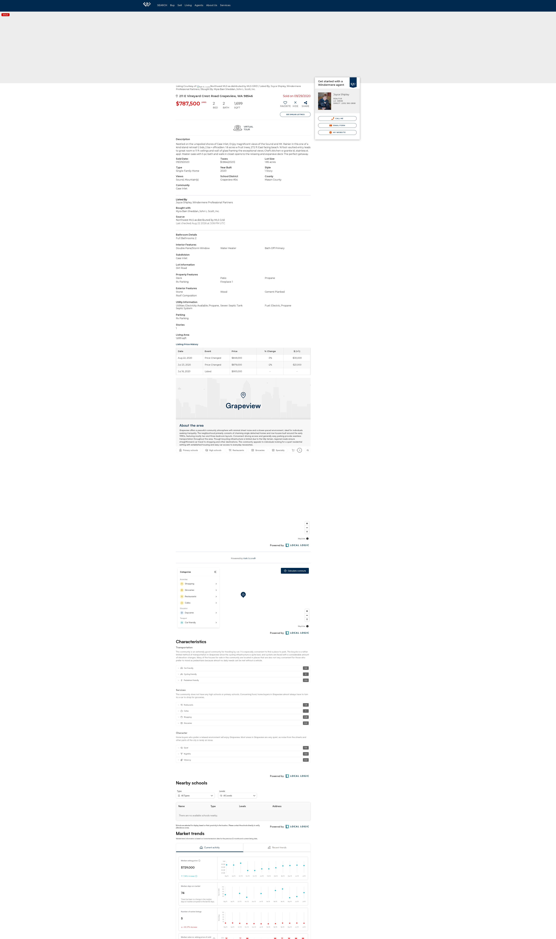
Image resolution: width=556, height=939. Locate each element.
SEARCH (162, 5)
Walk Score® (249, 558)
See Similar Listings (295, 114)
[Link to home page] (147, 6)
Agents (199, 5)
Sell (180, 5)
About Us (211, 5)
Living (188, 5)
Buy (172, 5)
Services (225, 5)
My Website (339, 132)
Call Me (339, 118)
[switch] (285, 105)
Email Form (339, 125)
